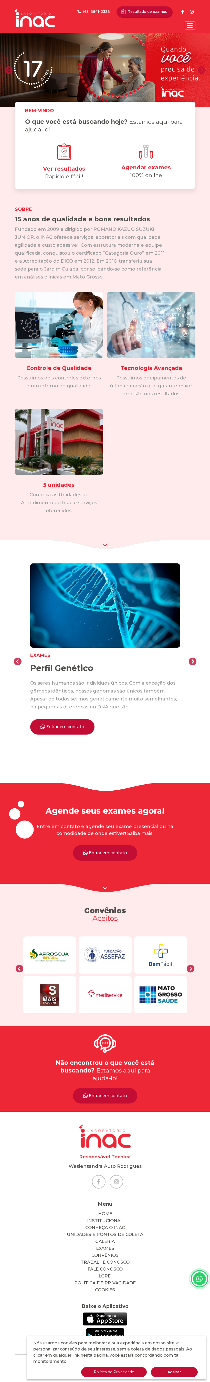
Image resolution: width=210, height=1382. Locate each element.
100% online (146, 171)
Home (105, 1213)
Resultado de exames (147, 11)
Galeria (105, 1241)
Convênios (105, 1255)
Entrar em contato (65, 726)
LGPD (105, 1275)
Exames (105, 1248)
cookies (105, 1289)
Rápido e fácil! (64, 173)
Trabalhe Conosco (105, 1262)
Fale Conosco (105, 1269)
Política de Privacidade (105, 1282)
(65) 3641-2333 (96, 11)
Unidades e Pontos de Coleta (105, 1234)
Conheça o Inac (105, 1227)
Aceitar (174, 1372)
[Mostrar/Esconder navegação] (190, 25)
